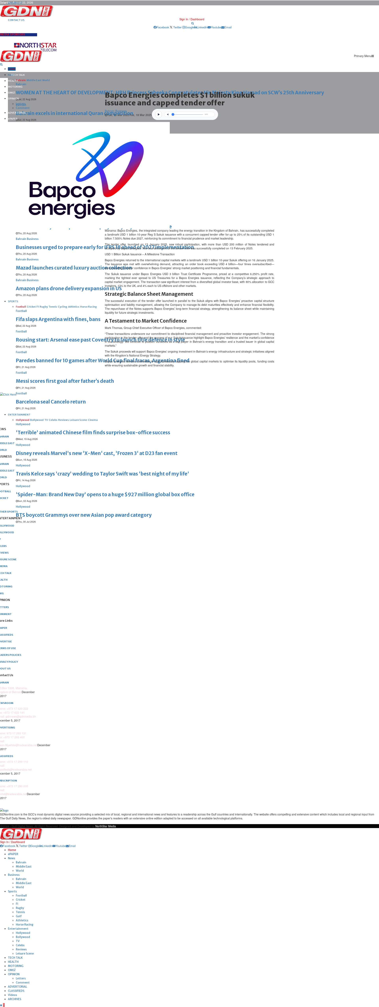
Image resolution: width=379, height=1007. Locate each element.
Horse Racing (24, 924)
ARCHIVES (14, 999)
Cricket (20, 899)
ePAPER (13, 118)
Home (12, 69)
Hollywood (23, 933)
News (11, 858)
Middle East (24, 866)
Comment (23, 108)
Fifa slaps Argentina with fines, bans (58, 319)
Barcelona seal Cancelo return (51, 402)
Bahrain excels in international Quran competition (74, 113)
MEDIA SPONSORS (12, 34)
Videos (12, 995)
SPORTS (13, 301)
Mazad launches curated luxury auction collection (74, 268)
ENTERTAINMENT (19, 414)
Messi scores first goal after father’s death (65, 381)
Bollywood (23, 937)
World (20, 870)
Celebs (20, 945)
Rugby (20, 908)
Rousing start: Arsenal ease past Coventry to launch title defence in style (100, 340)
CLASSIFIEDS (16, 991)
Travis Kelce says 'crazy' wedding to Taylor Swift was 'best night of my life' (102, 474)
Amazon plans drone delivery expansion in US (69, 288)
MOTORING (15, 86)
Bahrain (21, 862)
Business (14, 875)
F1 (17, 904)
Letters (21, 104)
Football (21, 895)
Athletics (22, 920)
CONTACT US (16, 20)
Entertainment (18, 928)
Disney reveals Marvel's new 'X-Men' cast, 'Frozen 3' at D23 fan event (96, 453)
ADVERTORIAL (17, 112)
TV (18, 941)
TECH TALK (18, 75)
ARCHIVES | (15, 3)
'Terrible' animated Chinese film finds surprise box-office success (93, 433)
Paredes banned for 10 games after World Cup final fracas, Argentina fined (103, 361)
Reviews (21, 949)
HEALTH (13, 80)
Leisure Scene (25, 953)
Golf (19, 916)
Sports (12, 891)
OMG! (11, 92)
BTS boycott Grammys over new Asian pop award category (84, 515)
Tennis (20, 912)
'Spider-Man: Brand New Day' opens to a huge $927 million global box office (105, 494)
